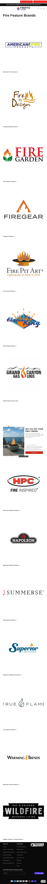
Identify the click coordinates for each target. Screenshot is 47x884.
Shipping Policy (20, 849)
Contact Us (19, 863)
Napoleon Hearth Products (11, 565)
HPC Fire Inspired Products (11, 510)
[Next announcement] (44, 4)
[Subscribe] (23, 873)
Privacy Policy (20, 854)
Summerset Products (9, 620)
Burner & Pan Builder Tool (8, 863)
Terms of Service (20, 857)
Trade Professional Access (40, 1)
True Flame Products (9, 729)
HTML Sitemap (6, 860)
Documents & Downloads (8, 857)
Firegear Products (8, 236)
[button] (2, 8)
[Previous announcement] (2, 4)
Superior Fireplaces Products (12, 675)
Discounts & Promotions (26, 1)
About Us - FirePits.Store (8, 849)
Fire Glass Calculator (21, 846)
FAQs (18, 865)
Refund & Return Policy (22, 852)
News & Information (7, 854)
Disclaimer (19, 860)
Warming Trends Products (11, 784)
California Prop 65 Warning (8, 852)
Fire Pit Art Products (9, 291)
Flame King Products (9, 346)
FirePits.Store (25, 883)
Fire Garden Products (9, 181)
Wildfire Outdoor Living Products (13, 839)
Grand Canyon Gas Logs (10, 400)
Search (4, 846)
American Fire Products (10, 72)
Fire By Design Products (10, 126)
